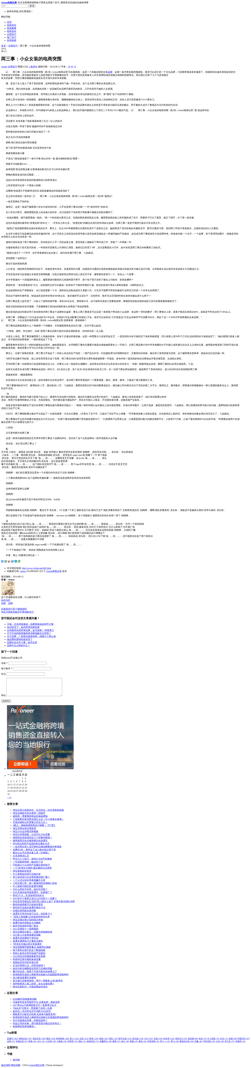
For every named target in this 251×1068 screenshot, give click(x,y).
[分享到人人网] (16, 561)
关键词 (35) (240, 1041)
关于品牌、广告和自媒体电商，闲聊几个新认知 (31, 636)
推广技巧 (11, 37)
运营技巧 (11, 34)
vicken (4, 66)
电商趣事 (11, 28)
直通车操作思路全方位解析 (27, 923)
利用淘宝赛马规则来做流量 (27, 959)
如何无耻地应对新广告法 (25, 926)
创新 (3, 603)
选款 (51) (82, 1041)
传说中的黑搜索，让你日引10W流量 (31, 834)
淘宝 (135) (113, 1039)
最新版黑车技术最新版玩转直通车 (30, 840)
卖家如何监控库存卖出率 (25, 962)
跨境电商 (11, 40)
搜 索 (32, 6)
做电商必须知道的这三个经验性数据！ (32, 837)
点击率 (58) (51, 1041)
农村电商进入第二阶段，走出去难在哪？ (34, 983)
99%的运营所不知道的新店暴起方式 (31, 843)
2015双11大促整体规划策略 (27, 935)
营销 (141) (103, 1039)
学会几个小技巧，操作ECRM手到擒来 (32, 859)
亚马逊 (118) (138, 1039)
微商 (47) (116, 1041)
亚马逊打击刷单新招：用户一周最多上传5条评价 (38, 980)
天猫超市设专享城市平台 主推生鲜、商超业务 (36, 1002)
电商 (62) (32, 1041)
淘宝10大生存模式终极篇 (25, 831)
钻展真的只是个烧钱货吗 (14, 609)
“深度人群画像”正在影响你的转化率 (31, 916)
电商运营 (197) (25, 1039)
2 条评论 (33, 66)
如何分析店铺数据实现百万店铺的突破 (32, 968)
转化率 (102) (169, 1039)
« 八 (9, 797)
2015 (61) (41, 1041)
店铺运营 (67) (22, 1041)
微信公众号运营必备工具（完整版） (31, 852)
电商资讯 (11, 25)
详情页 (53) (72, 1041)
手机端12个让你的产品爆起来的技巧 (31, 865)
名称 (4, 663)
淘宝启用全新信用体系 (24, 828)
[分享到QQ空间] (6, 561)
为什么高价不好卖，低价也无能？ (30, 889)
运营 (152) (84, 1039)
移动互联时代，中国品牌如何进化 (30, 986)
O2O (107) (148, 1039)
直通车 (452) (12, 1039)
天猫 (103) (158, 1039)
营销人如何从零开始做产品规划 (29, 953)
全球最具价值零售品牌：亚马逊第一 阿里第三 (30, 630)
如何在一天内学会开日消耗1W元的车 (32, 1011)
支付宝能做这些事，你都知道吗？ (30, 1020)
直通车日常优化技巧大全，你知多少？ (32, 913)
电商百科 (11, 31)
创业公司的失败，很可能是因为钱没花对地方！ (37, 1023)
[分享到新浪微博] (9, 561)
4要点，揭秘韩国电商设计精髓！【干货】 (34, 825)
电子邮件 (6, 668)
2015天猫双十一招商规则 (25, 929)
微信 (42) (143, 1041)
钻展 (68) (233, 1039)
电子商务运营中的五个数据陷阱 (29, 950)
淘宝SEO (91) (181, 1039)
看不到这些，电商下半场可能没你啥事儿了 (35, 971)
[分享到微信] (19, 561)
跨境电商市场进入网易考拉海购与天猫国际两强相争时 (41, 974)
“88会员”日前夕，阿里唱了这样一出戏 (32, 1008)
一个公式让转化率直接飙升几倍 (29, 880)
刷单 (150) (93, 1039)
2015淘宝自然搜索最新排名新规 (29, 956)
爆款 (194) (50, 1039)
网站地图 (15, 1065)
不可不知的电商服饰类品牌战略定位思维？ (29, 633)
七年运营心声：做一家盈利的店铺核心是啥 (35, 883)
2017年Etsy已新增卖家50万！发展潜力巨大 (34, 1005)
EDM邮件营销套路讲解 (25, 999)
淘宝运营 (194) (39, 1039)
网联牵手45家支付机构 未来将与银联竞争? (34, 1014)
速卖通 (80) (193, 1039)
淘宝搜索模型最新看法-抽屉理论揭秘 (32, 947)
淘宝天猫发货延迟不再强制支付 (17, 612)
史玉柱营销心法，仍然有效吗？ (29, 965)
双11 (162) (74, 1039)
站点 (3, 674)
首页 (9, 22)
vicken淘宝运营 (36, 1065)
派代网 (16, 1060)
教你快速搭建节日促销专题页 (28, 904)
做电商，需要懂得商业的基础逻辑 (30, 816)
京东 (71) (224, 1039)
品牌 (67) (11, 1041)
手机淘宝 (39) (209, 1041)
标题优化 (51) (93, 1041)
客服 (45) (134, 1041)
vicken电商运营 (54, 571)
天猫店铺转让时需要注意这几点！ (30, 822)
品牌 (110, 72)
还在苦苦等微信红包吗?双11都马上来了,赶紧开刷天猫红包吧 (44, 901)
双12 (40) (175, 1041)
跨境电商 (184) (62, 1039)
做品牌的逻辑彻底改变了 (20, 639)
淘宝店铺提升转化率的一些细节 (29, 813)
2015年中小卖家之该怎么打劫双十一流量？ (35, 898)
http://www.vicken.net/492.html (36, 568)
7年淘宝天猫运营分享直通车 (27, 944)
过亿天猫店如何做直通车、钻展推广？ (32, 892)
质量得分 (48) (106, 1041)
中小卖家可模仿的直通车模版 (28, 886)
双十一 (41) (165, 1041)
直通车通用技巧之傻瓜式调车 (28, 941)
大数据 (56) (62, 1041)
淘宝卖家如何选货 (22, 871)
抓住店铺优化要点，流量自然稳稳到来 (32, 932)
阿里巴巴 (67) (243, 1039)
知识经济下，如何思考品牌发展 (23, 627)
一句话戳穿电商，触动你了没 (28, 862)
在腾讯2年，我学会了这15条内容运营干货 (34, 849)
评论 (3, 695)
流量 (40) (198, 1041)
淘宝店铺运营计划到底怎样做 (28, 919)
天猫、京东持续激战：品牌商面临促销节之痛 (30, 624)
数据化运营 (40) (187, 1041)
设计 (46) (125, 1041)
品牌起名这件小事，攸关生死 (22, 642)
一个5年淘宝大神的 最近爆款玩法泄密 (32, 868)
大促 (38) (220, 1041)
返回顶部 (5, 1065)
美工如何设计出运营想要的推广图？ (31, 877)
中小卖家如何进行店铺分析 (27, 874)
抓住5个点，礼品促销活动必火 (28, 895)
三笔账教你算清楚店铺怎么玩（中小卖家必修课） (38, 819)
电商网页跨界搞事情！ (24, 1026)
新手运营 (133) (125, 1039)
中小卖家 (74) (213, 1039)
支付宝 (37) (230, 1041)
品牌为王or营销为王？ (18, 645)
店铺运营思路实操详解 (24, 910)
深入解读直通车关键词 (24, 977)
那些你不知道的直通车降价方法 (29, 907)
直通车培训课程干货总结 (25, 938)
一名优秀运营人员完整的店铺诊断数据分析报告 (37, 846)
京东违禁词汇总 (21, 856)
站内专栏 (5, 600)
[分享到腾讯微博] (12, 561)
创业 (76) (203, 1039)
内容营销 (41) (153, 1041)
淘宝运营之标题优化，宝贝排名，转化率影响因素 (38, 810)
